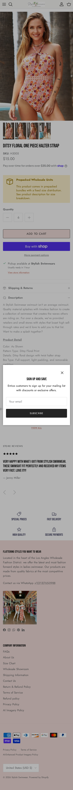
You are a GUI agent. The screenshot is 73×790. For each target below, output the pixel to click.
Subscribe (36, 413)
